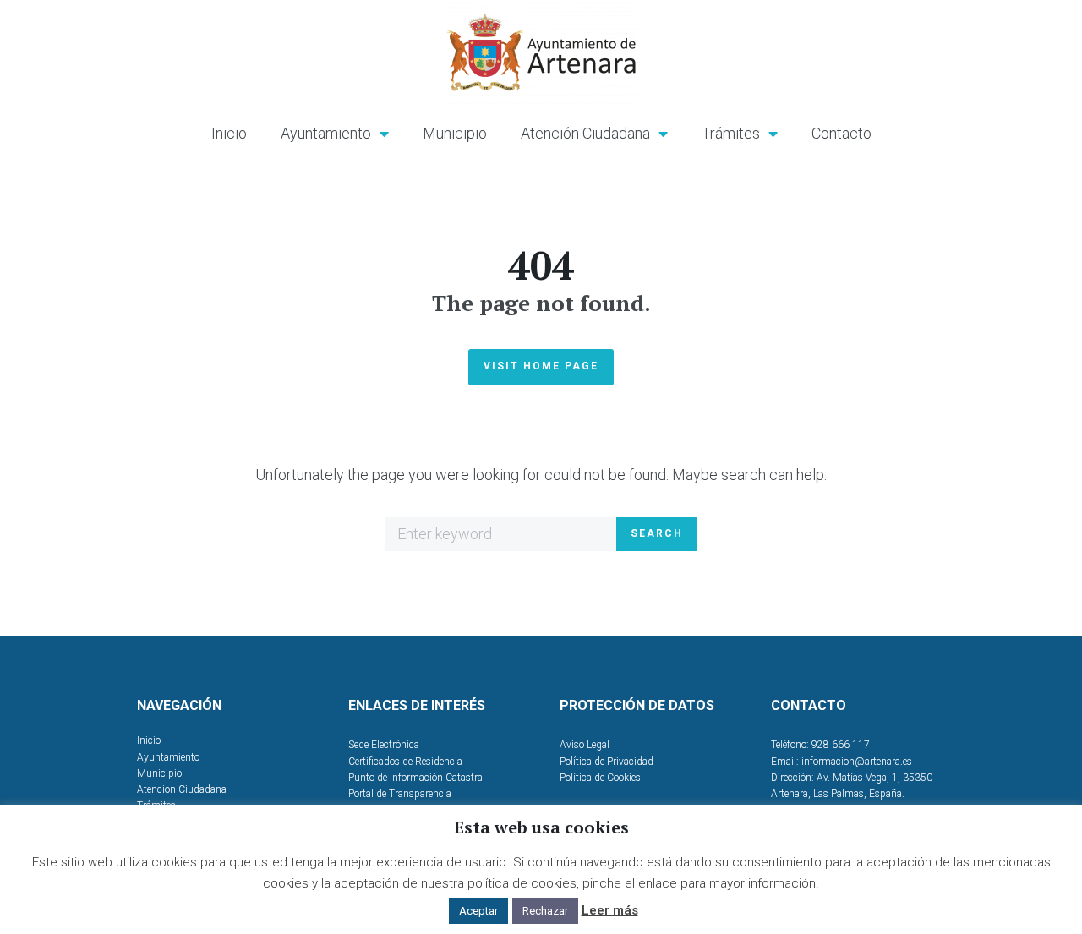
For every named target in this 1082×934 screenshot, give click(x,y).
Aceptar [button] (478, 910)
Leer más (610, 910)
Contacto (842, 133)
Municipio (455, 133)
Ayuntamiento (326, 133)
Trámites (731, 133)
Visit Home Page (541, 366)
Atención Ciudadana (585, 133)
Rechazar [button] (545, 910)
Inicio (229, 133)
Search (657, 533)
